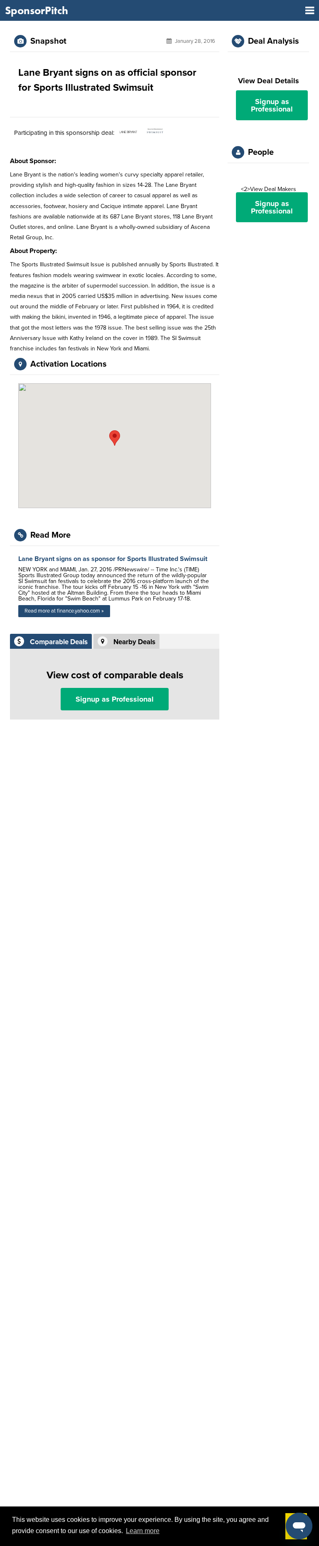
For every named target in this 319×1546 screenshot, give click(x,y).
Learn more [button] (143, 1530)
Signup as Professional (115, 699)
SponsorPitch (36, 10)
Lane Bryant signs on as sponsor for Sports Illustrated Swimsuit (112, 559)
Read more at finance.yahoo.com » (64, 611)
